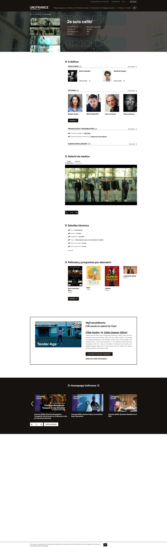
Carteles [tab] (77, 161)
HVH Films (89, 29)
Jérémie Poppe (97, 26)
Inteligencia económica (109, 8)
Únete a (129, 8)
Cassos (108, 288)
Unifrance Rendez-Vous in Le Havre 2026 (100, 1)
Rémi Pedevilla (92, 114)
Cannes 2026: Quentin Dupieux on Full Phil (82, 415)
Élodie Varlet (73, 114)
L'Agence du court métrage (98, 136)
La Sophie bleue (129, 276)
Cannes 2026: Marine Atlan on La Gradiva (120, 414)
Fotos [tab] (69, 161)
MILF (88, 288)
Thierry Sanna (128, 114)
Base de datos (95, 8)
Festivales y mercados (82, 8)
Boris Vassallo (90, 26)
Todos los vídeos (51, 424)
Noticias (71, 8)
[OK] (105, 544)
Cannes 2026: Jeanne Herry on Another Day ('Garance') (45, 415)
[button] (134, 168)
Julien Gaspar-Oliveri (115, 332)
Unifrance (121, 8)
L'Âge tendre (92, 332)
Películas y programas (59, 8)
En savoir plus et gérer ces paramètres (39, 545)
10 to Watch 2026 (115, 1)
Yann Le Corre (110, 114)
